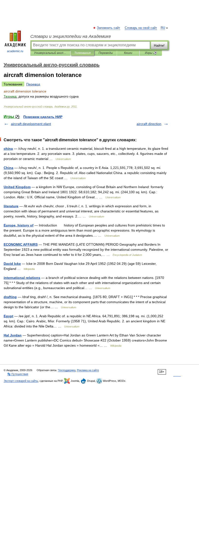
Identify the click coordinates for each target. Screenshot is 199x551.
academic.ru (15, 51)
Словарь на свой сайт (141, 28)
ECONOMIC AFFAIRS (21, 244)
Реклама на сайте (88, 370)
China (8, 168)
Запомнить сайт (108, 28)
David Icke (12, 264)
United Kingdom (17, 187)
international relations (22, 278)
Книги (128, 53)
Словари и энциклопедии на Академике (70, 36)
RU (163, 28)
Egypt (8, 316)
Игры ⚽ (151, 53)
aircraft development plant (31, 124)
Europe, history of (18, 225)
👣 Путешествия (17, 374)
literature (11, 206)
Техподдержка (66, 370)
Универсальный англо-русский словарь (50, 53)
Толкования (82, 53)
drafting (10, 297)
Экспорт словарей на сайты (21, 380)
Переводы (106, 53)
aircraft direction (149, 124)
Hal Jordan (13, 335)
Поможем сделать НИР (42, 117)
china (8, 148)
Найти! (159, 45)
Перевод (33, 84)
